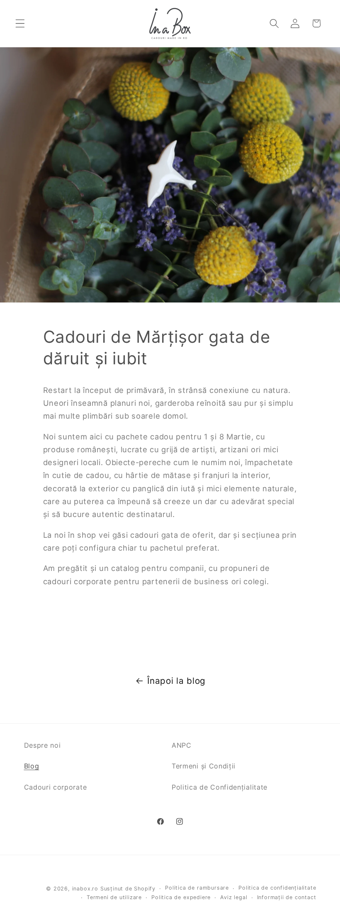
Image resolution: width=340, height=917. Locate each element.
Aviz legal (233, 897)
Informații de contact (286, 897)
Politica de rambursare (197, 888)
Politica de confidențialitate (277, 888)
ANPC (182, 745)
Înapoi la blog (176, 681)
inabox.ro (85, 888)
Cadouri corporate (55, 787)
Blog (31, 766)
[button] (20, 23)
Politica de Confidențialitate (219, 787)
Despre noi (42, 745)
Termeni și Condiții (204, 766)
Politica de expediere (181, 897)
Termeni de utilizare (114, 897)
